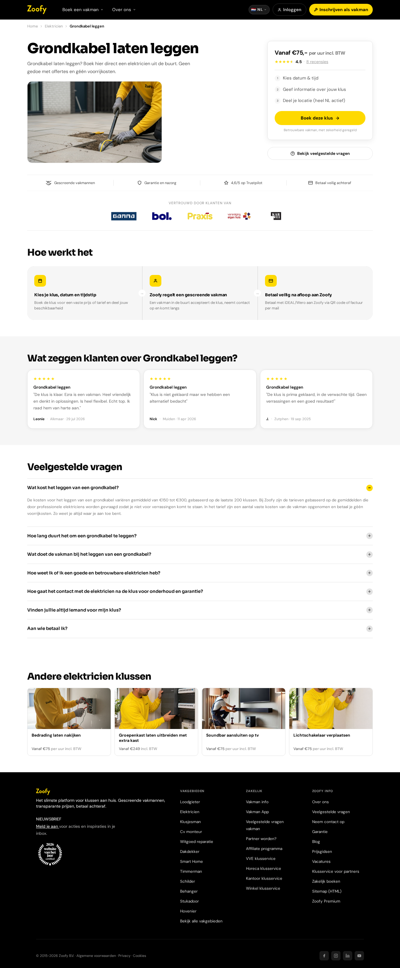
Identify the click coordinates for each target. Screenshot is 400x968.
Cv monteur (191, 831)
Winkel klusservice (263, 888)
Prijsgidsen (322, 851)
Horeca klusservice (263, 868)
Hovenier (188, 911)
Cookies (139, 955)
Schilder (187, 881)
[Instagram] (336, 955)
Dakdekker (189, 851)
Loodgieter (190, 801)
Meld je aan (47, 826)
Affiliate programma (264, 848)
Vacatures (321, 861)
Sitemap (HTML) (326, 891)
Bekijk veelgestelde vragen (323, 153)
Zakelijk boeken (326, 881)
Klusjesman (190, 821)
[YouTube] (359, 955)
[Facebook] (324, 955)
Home (32, 26)
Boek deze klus (317, 118)
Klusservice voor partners (335, 871)
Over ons (320, 801)
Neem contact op (328, 821)
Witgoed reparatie (196, 841)
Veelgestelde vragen (331, 811)
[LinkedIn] (347, 955)
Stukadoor (189, 901)
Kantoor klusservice (264, 878)
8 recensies (317, 61)
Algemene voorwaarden (96, 955)
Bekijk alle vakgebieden (201, 921)
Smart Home (191, 861)
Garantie (320, 831)
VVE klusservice (261, 858)
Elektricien (54, 26)
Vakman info (257, 801)
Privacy (124, 955)
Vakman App (257, 811)
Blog (316, 841)
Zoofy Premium (326, 901)
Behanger (189, 891)
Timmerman (191, 871)
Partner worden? (261, 838)
